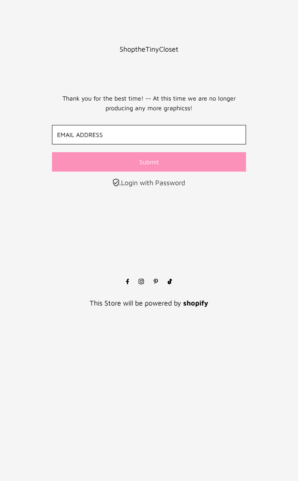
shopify (195, 303)
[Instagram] (141, 282)
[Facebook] (127, 282)
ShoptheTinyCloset (149, 49)
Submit (149, 161)
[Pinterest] (156, 282)
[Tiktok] (170, 282)
